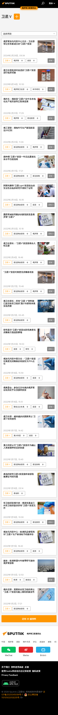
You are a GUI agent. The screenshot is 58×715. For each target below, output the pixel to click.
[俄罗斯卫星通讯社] (8, 4)
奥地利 (16, 493)
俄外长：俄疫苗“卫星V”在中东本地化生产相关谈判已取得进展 (19, 100)
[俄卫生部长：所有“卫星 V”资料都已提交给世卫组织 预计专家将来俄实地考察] (46, 306)
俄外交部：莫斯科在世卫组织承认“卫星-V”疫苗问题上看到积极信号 (19, 590)
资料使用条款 (17, 667)
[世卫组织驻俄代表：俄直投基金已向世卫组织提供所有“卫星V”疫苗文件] (46, 508)
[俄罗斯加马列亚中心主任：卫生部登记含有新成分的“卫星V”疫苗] (46, 46)
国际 (18, 641)
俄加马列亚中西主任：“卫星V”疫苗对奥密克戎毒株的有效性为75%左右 (19, 361)
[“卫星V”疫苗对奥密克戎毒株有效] (46, 277)
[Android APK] (10, 683)
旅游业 (28, 580)
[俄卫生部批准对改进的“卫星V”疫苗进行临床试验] (46, 75)
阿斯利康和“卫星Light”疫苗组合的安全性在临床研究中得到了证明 (19, 186)
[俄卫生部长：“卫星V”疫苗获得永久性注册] (46, 248)
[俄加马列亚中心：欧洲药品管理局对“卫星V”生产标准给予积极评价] (46, 537)
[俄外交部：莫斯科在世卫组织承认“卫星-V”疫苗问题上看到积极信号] (46, 594)
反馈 (27, 667)
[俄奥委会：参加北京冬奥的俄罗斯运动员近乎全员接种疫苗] (46, 392)
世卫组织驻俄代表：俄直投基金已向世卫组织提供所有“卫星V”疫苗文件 (19, 505)
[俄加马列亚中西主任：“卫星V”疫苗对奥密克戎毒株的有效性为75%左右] (46, 364)
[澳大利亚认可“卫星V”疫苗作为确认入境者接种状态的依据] (46, 450)
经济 (56, 641)
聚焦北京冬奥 (19, 407)
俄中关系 (26, 641)
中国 (3, 641)
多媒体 (42, 641)
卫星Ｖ (6, 16)
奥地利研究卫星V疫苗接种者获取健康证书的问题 (18, 475)
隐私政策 (36, 671)
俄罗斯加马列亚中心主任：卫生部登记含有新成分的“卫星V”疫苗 (19, 42)
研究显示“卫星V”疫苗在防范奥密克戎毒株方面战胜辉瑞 (19, 331)
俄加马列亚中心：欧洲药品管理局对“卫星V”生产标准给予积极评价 (19, 533)
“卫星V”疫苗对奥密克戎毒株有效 (18, 272)
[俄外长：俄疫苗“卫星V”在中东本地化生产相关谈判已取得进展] (46, 104)
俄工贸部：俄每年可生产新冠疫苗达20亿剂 (19, 129)
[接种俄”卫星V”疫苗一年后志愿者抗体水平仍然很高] (46, 161)
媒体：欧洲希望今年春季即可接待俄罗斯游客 (19, 562)
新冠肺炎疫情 (19, 147)
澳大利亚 (17, 435)
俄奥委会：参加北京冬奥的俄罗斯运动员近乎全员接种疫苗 (19, 388)
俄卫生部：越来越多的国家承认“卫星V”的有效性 (19, 417)
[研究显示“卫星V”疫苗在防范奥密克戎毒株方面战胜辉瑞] (46, 335)
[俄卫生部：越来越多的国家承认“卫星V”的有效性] (46, 421)
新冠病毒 (36, 176)
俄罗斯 (16, 60)
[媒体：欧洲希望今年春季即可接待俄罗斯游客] (46, 566)
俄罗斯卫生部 (19, 89)
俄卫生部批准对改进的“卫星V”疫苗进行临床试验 (19, 71)
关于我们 (5, 667)
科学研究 (36, 89)
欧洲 (15, 580)
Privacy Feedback (9, 675)
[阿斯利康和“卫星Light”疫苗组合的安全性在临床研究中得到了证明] (46, 190)
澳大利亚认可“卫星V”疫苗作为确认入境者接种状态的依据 (19, 446)
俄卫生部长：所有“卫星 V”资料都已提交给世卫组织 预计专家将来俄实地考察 (19, 303)
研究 (27, 349)
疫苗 (29, 60)
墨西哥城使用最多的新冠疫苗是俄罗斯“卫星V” (19, 215)
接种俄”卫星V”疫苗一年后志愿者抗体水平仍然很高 (19, 158)
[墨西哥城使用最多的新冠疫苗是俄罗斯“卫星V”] (46, 219)
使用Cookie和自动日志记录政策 (16, 671)
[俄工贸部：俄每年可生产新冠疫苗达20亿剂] (46, 133)
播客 (49, 641)
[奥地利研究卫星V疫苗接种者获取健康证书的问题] (46, 479)
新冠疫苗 (31, 118)
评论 (35, 641)
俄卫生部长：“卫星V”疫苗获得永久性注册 (19, 244)
